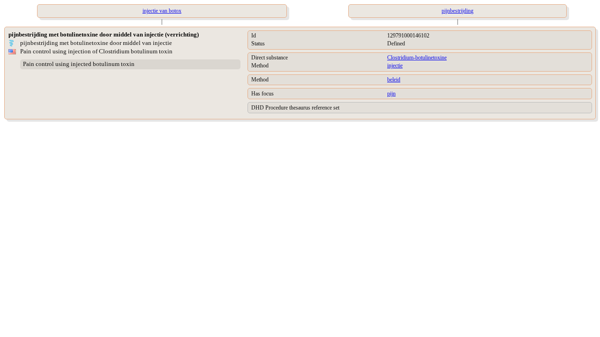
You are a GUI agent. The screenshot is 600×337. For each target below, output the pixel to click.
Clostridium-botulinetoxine (417, 57)
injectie (395, 65)
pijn (391, 93)
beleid (393, 79)
